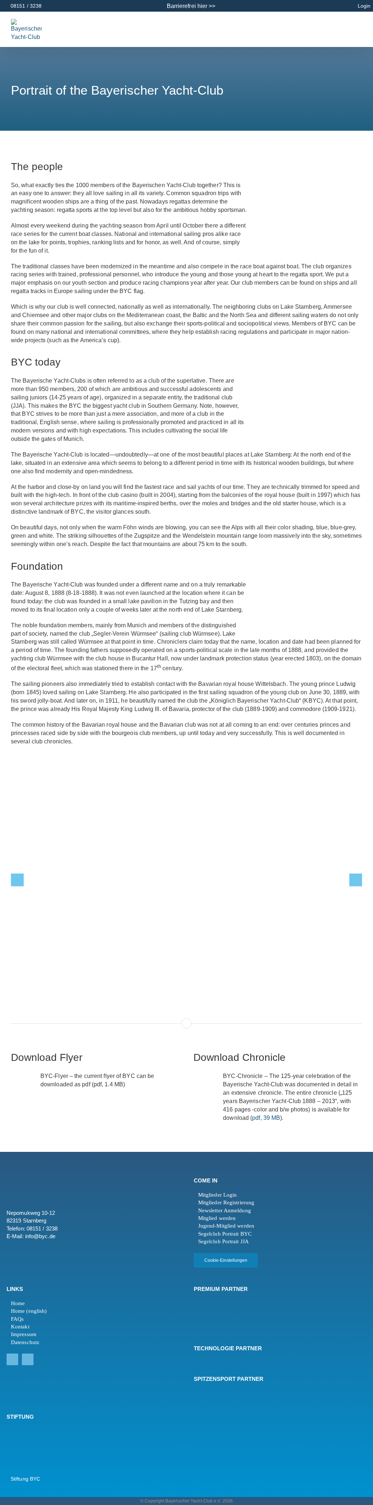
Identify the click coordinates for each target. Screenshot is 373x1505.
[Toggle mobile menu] (350, 28)
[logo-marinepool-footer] (213, 1315)
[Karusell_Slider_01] (186, 880)
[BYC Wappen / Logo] (25, 1430)
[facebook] (12, 1359)
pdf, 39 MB (266, 1118)
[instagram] (28, 1359)
